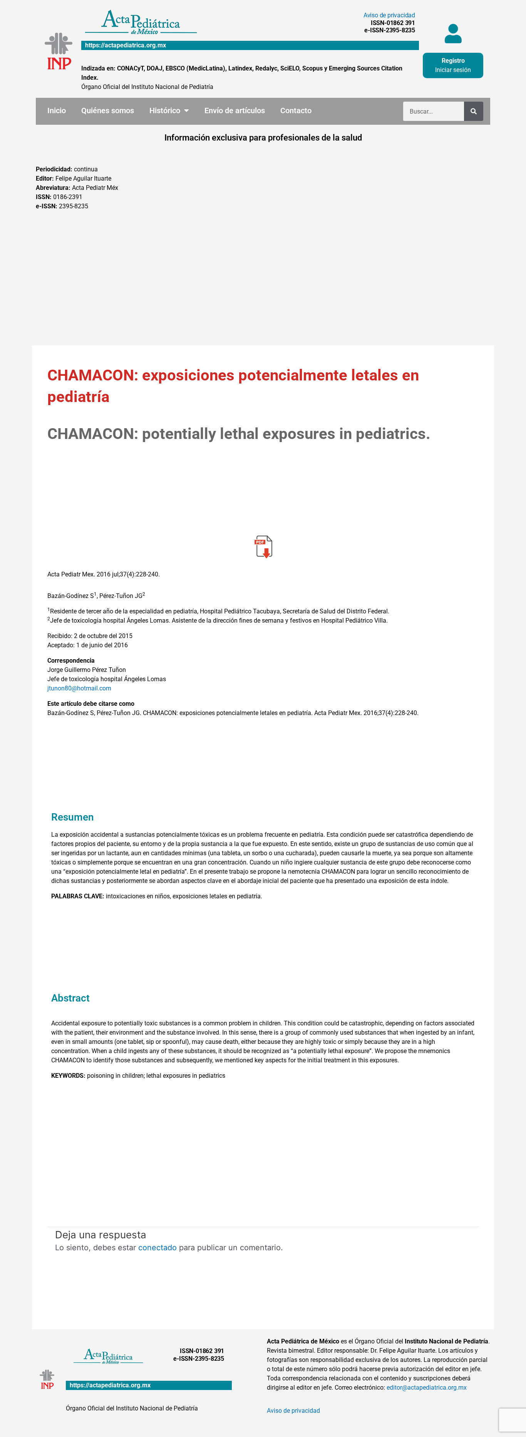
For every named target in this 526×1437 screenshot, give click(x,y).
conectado (157, 1247)
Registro (453, 60)
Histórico (164, 110)
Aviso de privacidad (389, 15)
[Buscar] (473, 111)
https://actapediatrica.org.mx (125, 45)
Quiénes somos (107, 110)
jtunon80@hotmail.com (79, 688)
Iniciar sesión (453, 70)
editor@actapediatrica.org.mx (427, 1387)
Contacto (296, 110)
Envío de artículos (234, 110)
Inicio (56, 110)
